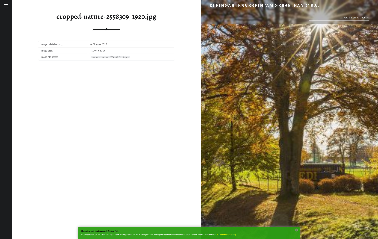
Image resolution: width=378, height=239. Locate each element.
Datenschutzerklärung (226, 235)
